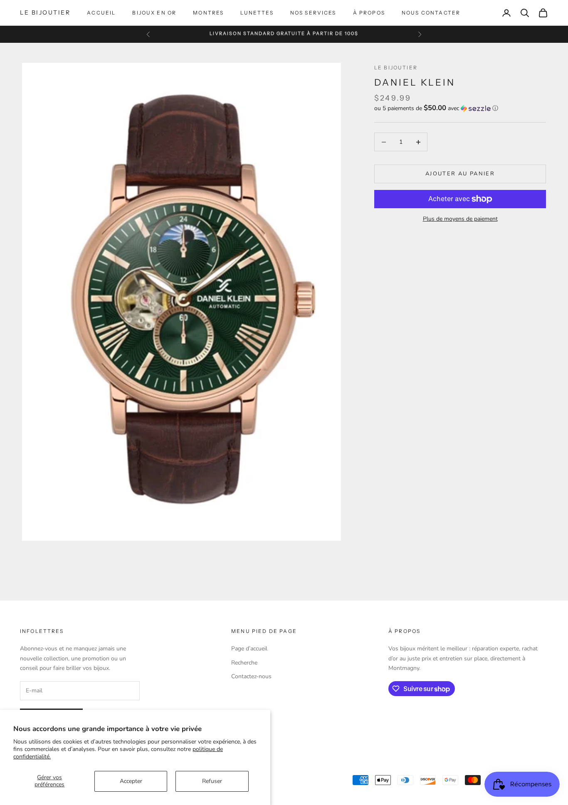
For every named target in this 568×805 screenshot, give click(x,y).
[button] (460, 108)
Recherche (244, 663)
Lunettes (256, 13)
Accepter (131, 781)
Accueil (101, 13)
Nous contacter (431, 13)
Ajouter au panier (460, 173)
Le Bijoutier (395, 67)
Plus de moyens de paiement (460, 219)
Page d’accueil (249, 648)
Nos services (313, 13)
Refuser (212, 781)
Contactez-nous (251, 676)
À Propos (369, 13)
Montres (208, 13)
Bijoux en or (154, 13)
